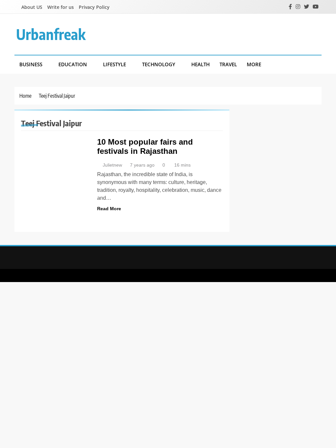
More (254, 64)
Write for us (60, 7)
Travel (228, 64)
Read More (109, 208)
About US (31, 7)
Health (200, 64)
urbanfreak (51, 34)
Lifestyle (114, 64)
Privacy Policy (94, 7)
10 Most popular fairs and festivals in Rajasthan (145, 146)
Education (72, 64)
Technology (158, 64)
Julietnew (112, 165)
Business (30, 64)
